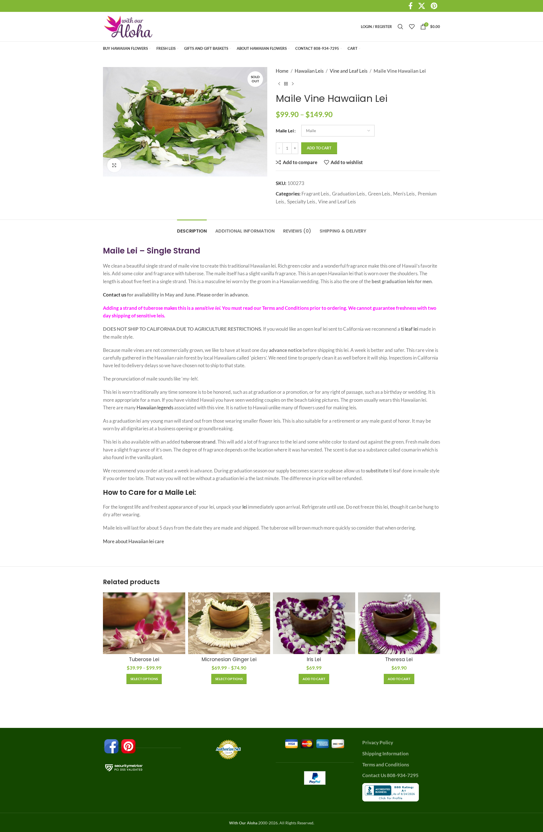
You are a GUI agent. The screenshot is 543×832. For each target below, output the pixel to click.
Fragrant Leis (315, 194)
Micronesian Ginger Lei (229, 659)
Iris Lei (314, 659)
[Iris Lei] (314, 623)
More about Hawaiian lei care (133, 541)
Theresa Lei (399, 659)
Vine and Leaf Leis (348, 71)
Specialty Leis (301, 202)
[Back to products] (286, 83)
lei (244, 507)
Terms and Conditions (285, 308)
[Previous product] (279, 83)
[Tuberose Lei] (144, 623)
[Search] (400, 26)
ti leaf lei (410, 329)
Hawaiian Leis (309, 71)
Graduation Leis (348, 194)
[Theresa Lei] (399, 623)
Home (282, 71)
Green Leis (379, 194)
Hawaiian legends (155, 407)
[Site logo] (128, 26)
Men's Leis (404, 194)
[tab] (192, 228)
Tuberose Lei (144, 659)
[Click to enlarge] (114, 165)
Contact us (114, 295)
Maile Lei (285, 130)
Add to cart (319, 148)
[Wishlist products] (411, 26)
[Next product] (292, 83)
